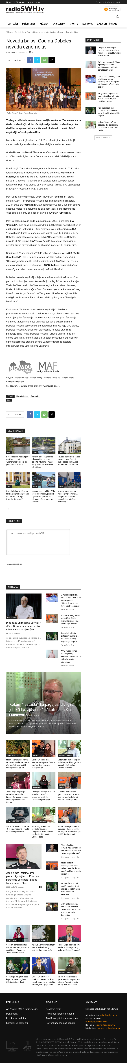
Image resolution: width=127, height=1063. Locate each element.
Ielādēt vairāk (102, 137)
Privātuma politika (16, 1018)
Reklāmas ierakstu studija (60, 1013)
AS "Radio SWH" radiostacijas (22, 1009)
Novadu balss (22, 396)
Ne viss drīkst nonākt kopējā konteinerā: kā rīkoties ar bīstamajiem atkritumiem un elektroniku (70, 889)
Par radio (100, 2)
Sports (9, 787)
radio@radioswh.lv (108, 1015)
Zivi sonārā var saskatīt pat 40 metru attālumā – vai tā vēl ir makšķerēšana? (17, 829)
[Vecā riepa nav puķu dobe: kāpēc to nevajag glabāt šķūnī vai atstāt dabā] (18, 965)
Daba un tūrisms (17, 715)
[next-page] (13, 509)
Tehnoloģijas (12, 972)
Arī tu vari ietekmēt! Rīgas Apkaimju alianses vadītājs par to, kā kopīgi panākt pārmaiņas (71, 656)
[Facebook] (30, 60)
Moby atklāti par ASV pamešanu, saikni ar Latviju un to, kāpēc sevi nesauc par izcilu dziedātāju (71, 909)
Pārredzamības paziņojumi (60, 1022)
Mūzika (36, 755)
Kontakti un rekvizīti (17, 1022)
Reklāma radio (53, 1009)
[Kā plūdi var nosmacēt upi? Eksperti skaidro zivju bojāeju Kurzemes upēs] (43, 933)
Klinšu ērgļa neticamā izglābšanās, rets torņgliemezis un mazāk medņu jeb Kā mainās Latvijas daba (42, 831)
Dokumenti (12, 1013)
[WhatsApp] (44, 60)
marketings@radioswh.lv (108, 1028)
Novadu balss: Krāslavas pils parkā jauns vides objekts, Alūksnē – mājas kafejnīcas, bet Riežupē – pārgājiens (42, 462)
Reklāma (108, 2)
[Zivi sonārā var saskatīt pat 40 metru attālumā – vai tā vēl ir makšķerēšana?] (18, 815)
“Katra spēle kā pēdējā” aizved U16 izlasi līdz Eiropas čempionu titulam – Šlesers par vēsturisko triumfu (18, 797)
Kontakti (116, 2)
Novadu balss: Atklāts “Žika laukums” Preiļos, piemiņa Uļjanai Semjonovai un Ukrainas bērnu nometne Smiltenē (43, 496)
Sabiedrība (19, 32)
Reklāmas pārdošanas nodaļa (62, 1018)
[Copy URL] (51, 60)
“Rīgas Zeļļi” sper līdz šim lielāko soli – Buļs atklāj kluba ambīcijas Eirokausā (69, 947)
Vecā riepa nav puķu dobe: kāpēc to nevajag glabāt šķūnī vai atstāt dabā (17, 979)
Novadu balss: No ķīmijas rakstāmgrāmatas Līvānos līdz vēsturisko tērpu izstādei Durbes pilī (17, 495)
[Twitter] (37, 60)
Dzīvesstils (11, 940)
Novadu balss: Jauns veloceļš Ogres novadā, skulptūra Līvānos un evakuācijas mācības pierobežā (68, 496)
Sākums (9, 32)
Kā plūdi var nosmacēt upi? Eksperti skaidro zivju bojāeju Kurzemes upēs (43, 947)
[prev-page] (8, 509)
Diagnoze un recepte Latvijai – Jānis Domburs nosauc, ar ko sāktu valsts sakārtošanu (23, 626)
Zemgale (35, 396)
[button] (117, 16)
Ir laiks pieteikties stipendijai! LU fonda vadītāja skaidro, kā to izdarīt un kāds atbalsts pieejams (71, 868)
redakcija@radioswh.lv (96, 1021)
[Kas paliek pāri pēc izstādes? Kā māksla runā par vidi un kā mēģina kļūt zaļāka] (52, 636)
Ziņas (28, 32)
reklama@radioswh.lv (105, 1024)
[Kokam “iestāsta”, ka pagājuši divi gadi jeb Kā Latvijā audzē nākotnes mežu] (90, 124)
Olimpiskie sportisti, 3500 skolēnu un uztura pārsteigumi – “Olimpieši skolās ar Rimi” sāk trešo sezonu (71, 600)
